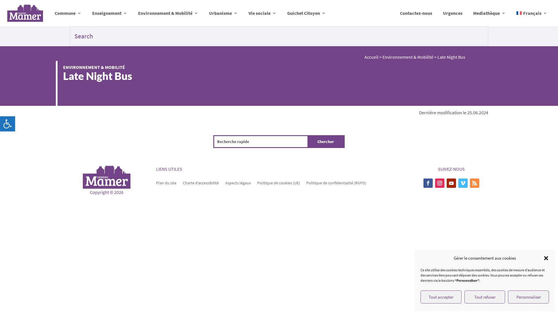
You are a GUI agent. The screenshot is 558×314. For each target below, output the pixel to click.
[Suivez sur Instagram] (439, 183)
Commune (65, 13)
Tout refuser (485, 297)
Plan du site (166, 182)
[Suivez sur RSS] (474, 183)
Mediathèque (486, 13)
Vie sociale (259, 13)
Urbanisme (220, 13)
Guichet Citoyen (303, 13)
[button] (7, 123)
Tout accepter (441, 297)
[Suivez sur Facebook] (428, 183)
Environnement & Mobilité (165, 13)
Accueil (371, 57)
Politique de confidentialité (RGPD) (336, 182)
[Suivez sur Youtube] (451, 183)
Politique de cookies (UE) (278, 182)
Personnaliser (528, 297)
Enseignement (106, 13)
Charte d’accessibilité (201, 182)
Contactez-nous (416, 13)
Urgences (452, 13)
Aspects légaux (238, 182)
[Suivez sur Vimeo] (463, 183)
